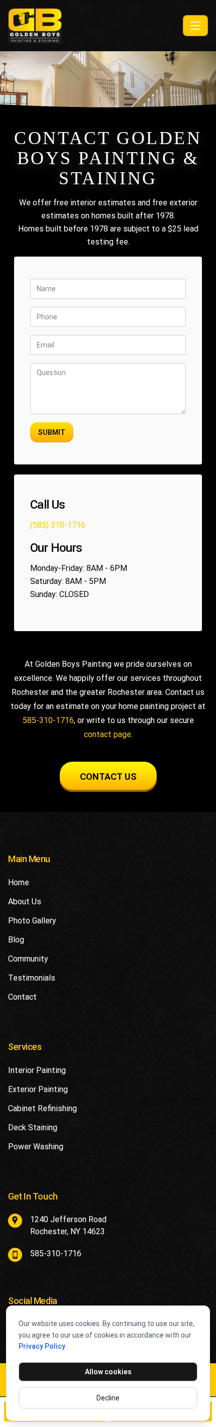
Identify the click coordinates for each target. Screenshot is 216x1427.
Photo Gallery (32, 920)
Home (18, 882)
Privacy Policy (42, 1346)
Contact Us (108, 776)
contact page (107, 734)
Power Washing (35, 1146)
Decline (108, 1398)
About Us (24, 901)
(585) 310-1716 (57, 525)
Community (28, 959)
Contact (22, 997)
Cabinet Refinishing (42, 1108)
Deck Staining (32, 1127)
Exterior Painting (38, 1089)
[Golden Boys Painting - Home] (93, 25)
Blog (16, 939)
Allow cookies (108, 1372)
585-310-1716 (48, 720)
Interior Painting (37, 1070)
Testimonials (31, 978)
